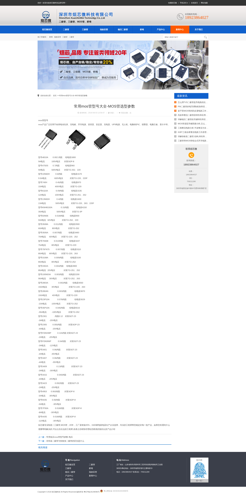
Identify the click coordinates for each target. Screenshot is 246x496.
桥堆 (142, 29)
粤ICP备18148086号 (92, 492)
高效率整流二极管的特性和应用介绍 (194, 115)
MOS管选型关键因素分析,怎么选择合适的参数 (198, 123)
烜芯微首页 (47, 29)
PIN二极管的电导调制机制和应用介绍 (194, 106)
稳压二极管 (123, 29)
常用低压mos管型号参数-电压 (59, 437)
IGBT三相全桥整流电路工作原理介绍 (194, 132)
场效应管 (104, 29)
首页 (55, 96)
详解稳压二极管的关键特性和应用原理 (195, 119)
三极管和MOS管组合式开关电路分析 (194, 141)
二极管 (66, 29)
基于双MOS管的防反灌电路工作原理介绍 (196, 111)
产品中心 (161, 29)
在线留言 (194, 3)
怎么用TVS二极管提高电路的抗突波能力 (196, 102)
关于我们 (199, 29)
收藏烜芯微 (172, 3)
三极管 (85, 29)
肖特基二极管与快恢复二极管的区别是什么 (65, 441)
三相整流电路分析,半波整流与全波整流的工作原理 (200, 128)
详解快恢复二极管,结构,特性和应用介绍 (195, 136)
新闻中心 (180, 29)
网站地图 (204, 3)
